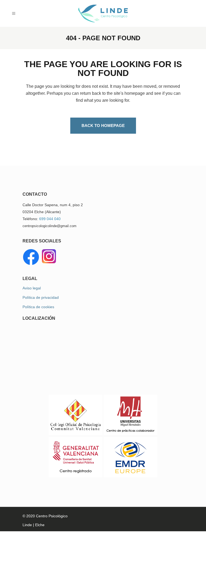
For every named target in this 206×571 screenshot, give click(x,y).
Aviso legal (32, 288)
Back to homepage (103, 125)
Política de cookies (38, 307)
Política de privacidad (41, 297)
